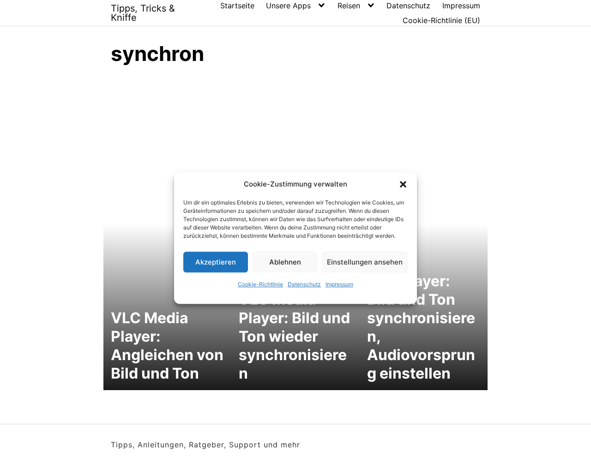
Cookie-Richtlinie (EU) (441, 20)
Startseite (237, 5)
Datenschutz (304, 284)
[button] (403, 184)
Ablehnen (285, 262)
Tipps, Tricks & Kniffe (143, 13)
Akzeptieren (215, 262)
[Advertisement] (295, 143)
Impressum (339, 284)
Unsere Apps (288, 5)
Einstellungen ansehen (365, 262)
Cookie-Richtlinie (260, 284)
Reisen (349, 5)
